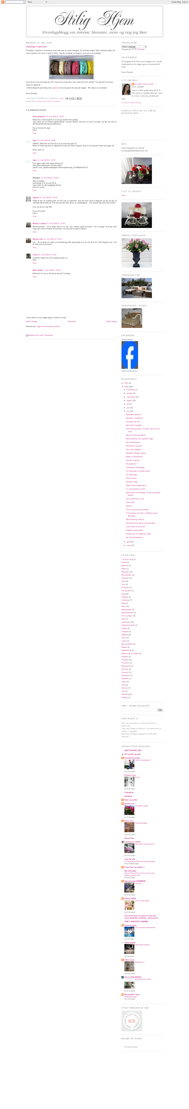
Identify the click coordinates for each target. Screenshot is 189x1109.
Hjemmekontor (127, 613)
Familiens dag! (132, 482)
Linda (35, 255)
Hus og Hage (126, 616)
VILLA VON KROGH (132, 977)
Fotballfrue (129, 792)
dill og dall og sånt (132, 754)
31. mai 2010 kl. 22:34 (47, 255)
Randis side (38, 239)
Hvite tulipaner (39, 116)
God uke (138, 883)
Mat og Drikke (53, 101)
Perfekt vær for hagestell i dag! (138, 534)
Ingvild (36, 197)
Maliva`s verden (39, 223)
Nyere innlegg (31, 321)
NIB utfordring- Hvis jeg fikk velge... (140, 439)
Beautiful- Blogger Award (136, 453)
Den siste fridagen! (133, 449)
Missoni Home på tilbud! (135, 435)
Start (123, 195)
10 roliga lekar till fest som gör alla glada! (139, 861)
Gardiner (124, 597)
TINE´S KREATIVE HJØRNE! (136, 922)
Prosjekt (124, 660)
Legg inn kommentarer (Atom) (48, 326)
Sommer (124, 669)
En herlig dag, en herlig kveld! (138, 471)
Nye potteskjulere (133, 442)
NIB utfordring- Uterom (135, 519)
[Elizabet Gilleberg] (129, 368)
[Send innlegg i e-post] (66, 98)
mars (129, 545)
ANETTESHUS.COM (132, 750)
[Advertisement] (94, 1075)
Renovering (125, 666)
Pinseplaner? (131, 464)
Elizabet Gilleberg (127, 339)
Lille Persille (129, 859)
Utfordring (125, 694)
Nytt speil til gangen (134, 425)
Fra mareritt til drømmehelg (145, 928)
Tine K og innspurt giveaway (137, 509)
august (130, 400)
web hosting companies (131, 1047)
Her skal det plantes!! (134, 537)
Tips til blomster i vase (135, 499)
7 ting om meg (127, 559)
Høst (123, 619)
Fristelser (41, 101)
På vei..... (138, 777)
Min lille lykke (130, 871)
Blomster (125, 572)
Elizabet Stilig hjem (144, 84)
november (131, 390)
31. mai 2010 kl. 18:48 (46, 140)
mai (128, 411)
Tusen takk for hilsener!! (135, 527)
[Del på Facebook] (78, 98)
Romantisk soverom (134, 446)
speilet (54, 88)
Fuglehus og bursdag (134, 530)
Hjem (123, 606)
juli (128, 404)
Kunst (123, 638)
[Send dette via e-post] (70, 98)
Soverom (125, 672)
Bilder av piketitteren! (134, 457)
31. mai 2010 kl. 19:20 (48, 197)
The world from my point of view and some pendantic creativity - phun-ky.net (141, 917)
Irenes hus (128, 821)
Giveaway (125, 600)
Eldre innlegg (111, 321)
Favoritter (125, 578)
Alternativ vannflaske (134, 418)
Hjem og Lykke (130, 800)
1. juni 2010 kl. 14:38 (52, 270)
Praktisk (124, 657)
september (131, 397)
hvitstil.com (129, 804)
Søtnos (129, 506)
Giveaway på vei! (133, 422)
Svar (34, 133)
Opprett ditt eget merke (129, 371)
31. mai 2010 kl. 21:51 (52, 239)
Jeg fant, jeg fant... (133, 460)
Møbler (124, 647)
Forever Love (130, 775)
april (128, 542)
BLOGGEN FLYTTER (143, 979)
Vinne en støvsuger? (143, 760)
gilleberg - (128, 796)
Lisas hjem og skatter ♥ (134, 867)
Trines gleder (130, 942)
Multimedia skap (130, 997)
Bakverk (124, 566)
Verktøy (124, 697)
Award (123, 562)
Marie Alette (38, 270)
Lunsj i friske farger (142, 901)
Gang (123, 594)
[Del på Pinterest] (80, 98)
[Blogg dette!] (73, 98)
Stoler (123, 682)
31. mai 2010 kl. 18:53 (46, 160)
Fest (123, 584)
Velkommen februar (142, 945)
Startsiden (72, 321)
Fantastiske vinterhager (135, 467)
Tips (123, 691)
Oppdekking (126, 650)
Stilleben (124, 679)
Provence (125, 663)
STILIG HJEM (130, 898)
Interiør (124, 628)
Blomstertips (126, 575)
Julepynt (124, 631)
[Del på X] (75, 98)
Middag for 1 (139, 962)
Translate (140, 49)
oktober (130, 393)
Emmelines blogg (132, 758)
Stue (123, 685)
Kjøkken (124, 635)
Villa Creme (129, 960)
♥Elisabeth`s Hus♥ (132, 995)
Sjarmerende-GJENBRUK (135, 881)
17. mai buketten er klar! (135, 489)
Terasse (124, 688)
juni (128, 408)
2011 (126, 383)
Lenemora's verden (132, 842)
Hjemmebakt (126, 610)
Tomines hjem (130, 925)
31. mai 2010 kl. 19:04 (50, 178)
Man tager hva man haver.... (145, 844)
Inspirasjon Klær (128, 625)
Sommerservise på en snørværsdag (140, 523)
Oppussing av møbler (130, 653)
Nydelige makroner (36, 46)
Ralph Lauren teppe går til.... (137, 485)
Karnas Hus (129, 838)
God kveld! (130, 502)
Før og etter (126, 591)
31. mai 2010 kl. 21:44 (56, 223)
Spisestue (125, 675)
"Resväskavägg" (141, 823)
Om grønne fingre (141, 806)
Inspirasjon (125, 622)
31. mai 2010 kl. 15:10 (55, 116)
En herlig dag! (131, 475)
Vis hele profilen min (131, 102)
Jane (35, 140)
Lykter (123, 641)
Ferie (123, 581)
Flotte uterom (131, 478)
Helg (123, 603)
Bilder (123, 569)
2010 (126, 387)
